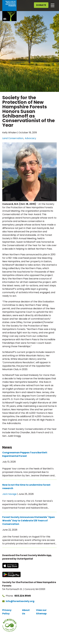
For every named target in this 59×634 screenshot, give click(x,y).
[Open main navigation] (52, 5)
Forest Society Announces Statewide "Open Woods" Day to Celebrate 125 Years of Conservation (28, 520)
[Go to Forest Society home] (9, 10)
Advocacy (30, 138)
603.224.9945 (22, 595)
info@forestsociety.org (20, 601)
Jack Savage (9, 494)
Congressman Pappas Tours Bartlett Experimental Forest (24, 454)
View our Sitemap (41, 611)
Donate (41, 5)
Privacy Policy (6, 611)
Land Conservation (12, 138)
